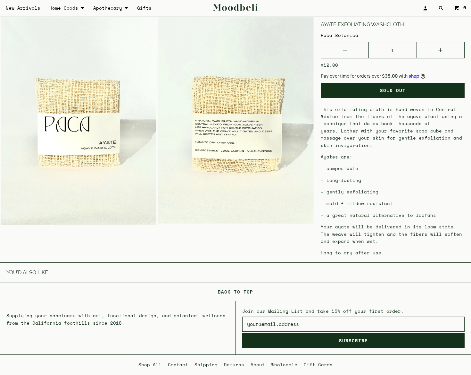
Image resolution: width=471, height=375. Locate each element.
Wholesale (284, 364)
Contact (178, 364)
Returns (234, 364)
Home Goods (63, 7)
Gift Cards (318, 364)
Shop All (149, 364)
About (258, 364)
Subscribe (353, 340)
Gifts (144, 7)
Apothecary (107, 7)
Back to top (235, 291)
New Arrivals (23, 7)
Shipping (206, 364)
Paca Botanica (339, 35)
